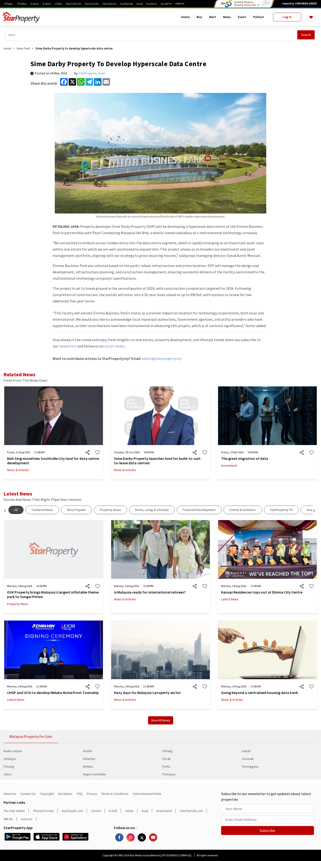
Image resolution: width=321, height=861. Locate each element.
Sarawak (248, 759)
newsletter (68, 346)
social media (114, 346)
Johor (8, 774)
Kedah (87, 751)
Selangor (10, 759)
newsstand (164, 811)
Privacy (92, 794)
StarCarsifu (92, 3)
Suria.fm (26, 819)
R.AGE (47, 3)
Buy (199, 17)
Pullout (258, 17)
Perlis (166, 766)
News (227, 17)
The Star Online (14, 811)
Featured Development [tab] (199, 510)
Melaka (88, 766)
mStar (58, 3)
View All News (160, 720)
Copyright (47, 794)
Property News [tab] (110, 510)
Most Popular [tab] (76, 510)
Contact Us (28, 794)
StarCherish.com (191, 811)
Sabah (246, 751)
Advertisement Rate (147, 794)
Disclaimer (65, 794)
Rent (212, 17)
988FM (179, 3)
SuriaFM (166, 3)
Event (242, 17)
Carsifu (96, 811)
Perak (166, 759)
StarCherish (73, 3)
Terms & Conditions (115, 794)
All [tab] (16, 510)
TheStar (22, 3)
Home (185, 17)
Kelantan (89, 759)
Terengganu (250, 766)
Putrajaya (169, 774)
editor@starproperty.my (161, 358)
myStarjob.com (72, 811)
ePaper (8, 3)
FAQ (79, 794)
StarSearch (109, 3)
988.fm (8, 819)
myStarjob (126, 3)
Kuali (140, 3)
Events (35, 3)
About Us (10, 794)
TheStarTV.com (43, 811)
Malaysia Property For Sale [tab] (30, 736)
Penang (9, 766)
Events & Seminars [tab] (243, 510)
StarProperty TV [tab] (281, 510)
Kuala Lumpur (13, 751)
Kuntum (152, 3)
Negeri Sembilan (94, 774)
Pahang (167, 751)
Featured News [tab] (42, 510)
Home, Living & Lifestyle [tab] (152, 510)
